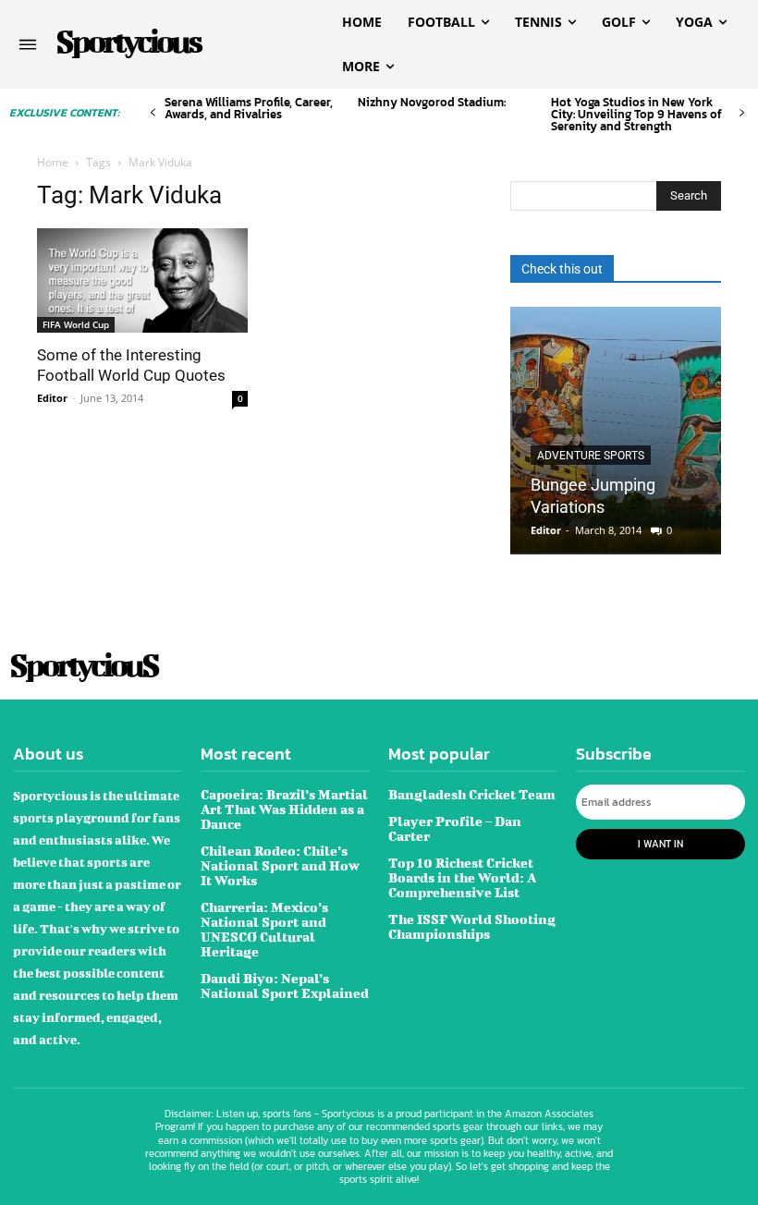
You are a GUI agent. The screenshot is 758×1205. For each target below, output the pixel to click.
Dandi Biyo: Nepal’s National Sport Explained (285, 985)
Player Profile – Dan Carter (454, 828)
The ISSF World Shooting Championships (472, 926)
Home (52, 162)
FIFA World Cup (76, 324)
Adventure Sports (590, 455)
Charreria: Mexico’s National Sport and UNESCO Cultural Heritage (264, 929)
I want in (660, 843)
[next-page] (741, 113)
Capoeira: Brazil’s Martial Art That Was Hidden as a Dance (284, 809)
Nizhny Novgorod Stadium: (432, 102)
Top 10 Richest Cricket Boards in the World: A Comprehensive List (462, 877)
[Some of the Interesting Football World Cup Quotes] (142, 280)
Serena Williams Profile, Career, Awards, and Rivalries (249, 108)
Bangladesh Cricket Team (472, 794)
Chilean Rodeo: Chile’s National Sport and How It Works (280, 865)
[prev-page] (153, 113)
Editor (52, 398)
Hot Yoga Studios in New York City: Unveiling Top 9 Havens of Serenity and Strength (636, 114)
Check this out (562, 269)
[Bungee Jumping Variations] (615, 430)
